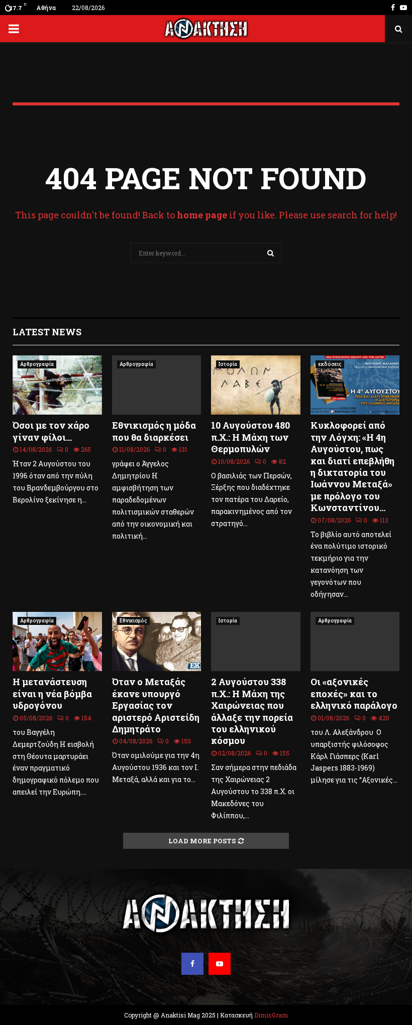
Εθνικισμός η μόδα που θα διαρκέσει (154, 431)
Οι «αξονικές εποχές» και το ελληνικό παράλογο (354, 693)
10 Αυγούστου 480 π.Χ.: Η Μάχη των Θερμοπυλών (250, 437)
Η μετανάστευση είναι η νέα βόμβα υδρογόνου (52, 693)
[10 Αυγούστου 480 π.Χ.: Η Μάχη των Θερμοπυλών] (255, 385)
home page (202, 215)
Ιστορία (228, 364)
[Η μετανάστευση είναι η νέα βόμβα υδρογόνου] (57, 641)
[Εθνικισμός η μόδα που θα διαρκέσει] (156, 385)
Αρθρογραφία (37, 364)
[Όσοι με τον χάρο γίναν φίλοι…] (57, 385)
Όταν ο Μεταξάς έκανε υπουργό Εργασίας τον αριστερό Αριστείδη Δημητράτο (155, 705)
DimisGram (271, 1015)
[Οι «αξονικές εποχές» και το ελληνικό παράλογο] (355, 641)
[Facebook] (192, 964)
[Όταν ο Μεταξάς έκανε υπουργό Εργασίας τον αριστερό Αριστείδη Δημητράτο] (156, 641)
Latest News (47, 332)
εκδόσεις (330, 364)
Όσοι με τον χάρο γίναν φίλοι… (51, 431)
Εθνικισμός (133, 620)
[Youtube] (220, 964)
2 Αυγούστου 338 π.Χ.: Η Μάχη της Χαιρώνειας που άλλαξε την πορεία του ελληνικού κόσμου (252, 711)
